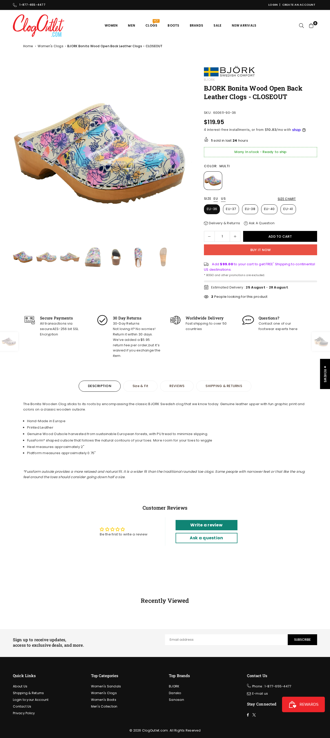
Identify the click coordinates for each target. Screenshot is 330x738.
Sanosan (176, 699)
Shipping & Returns (28, 693)
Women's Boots (103, 699)
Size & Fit (140, 385)
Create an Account (298, 5)
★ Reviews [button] (325, 374)
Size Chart (287, 199)
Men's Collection (104, 706)
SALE (217, 25)
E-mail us (260, 693)
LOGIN (273, 5)
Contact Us (22, 706)
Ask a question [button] (206, 538)
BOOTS (173, 25)
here (293, 328)
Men (131, 25)
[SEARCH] (301, 25)
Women (111, 25)
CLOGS (152, 23)
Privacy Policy (24, 713)
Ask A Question (261, 223)
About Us (20, 686)
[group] (102, 154)
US (223, 199)
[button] (186, 156)
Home (28, 46)
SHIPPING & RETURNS (223, 385)
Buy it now (260, 249)
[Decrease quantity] (209, 236)
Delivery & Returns (224, 223)
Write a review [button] (206, 525)
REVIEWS (176, 385)
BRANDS (196, 25)
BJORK (209, 79)
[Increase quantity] (235, 236)
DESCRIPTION (99, 385)
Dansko (175, 693)
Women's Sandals (106, 686)
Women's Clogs (50, 46)
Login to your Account (30, 699)
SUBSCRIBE (302, 639)
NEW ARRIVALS (244, 25)
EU (215, 199)
